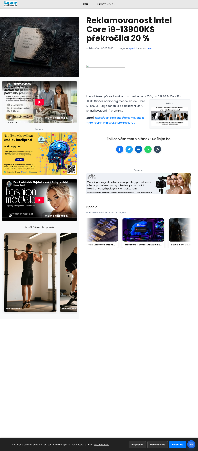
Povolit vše (177, 444)
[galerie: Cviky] (30, 272)
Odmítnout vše (157, 444)
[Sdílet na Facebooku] (119, 149)
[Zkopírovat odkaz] (157, 149)
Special (133, 48)
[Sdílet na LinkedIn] (138, 149)
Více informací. (101, 444)
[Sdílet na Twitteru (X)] (129, 149)
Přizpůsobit (137, 444)
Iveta (150, 48)
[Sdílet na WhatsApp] (148, 149)
